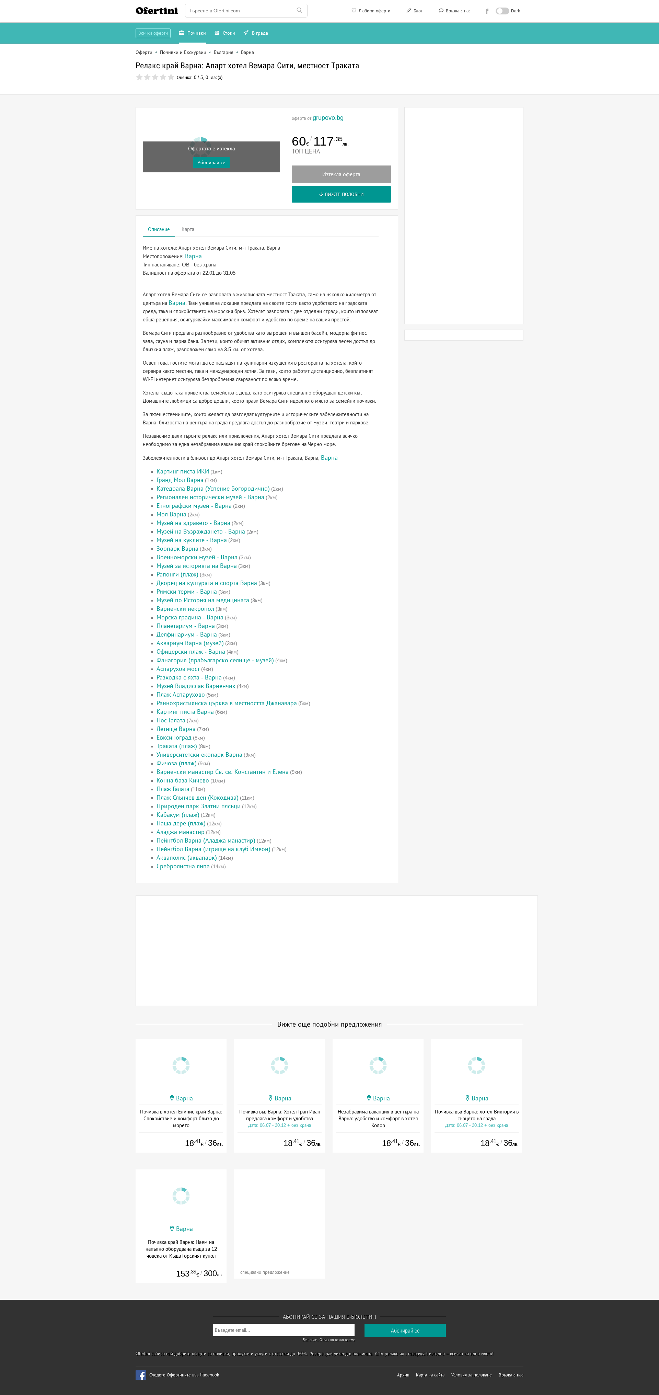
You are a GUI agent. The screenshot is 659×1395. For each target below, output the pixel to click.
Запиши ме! (380, 88)
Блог (417, 10)
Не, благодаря (389, 103)
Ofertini (157, 10)
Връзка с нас (457, 10)
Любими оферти (373, 10)
